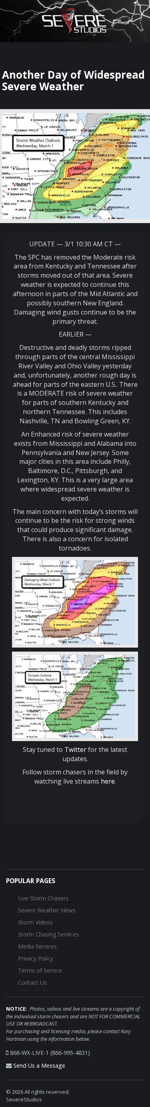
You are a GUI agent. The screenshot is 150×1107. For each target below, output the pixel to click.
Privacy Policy (35, 958)
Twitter (75, 749)
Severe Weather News (47, 910)
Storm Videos (35, 922)
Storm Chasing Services (48, 934)
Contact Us (32, 982)
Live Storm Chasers (43, 898)
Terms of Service (40, 970)
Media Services (37, 946)
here (108, 781)
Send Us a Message (39, 1065)
